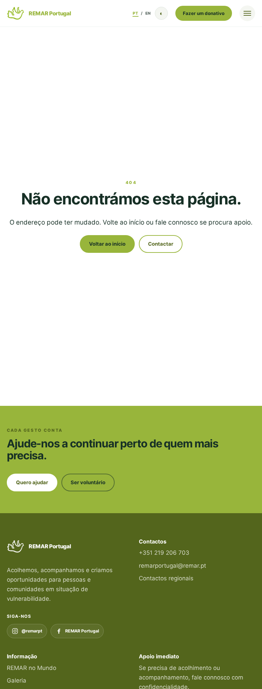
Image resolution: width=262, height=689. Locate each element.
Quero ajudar (32, 482)
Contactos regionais (166, 578)
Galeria (16, 680)
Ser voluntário (88, 482)
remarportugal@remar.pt (172, 565)
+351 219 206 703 (164, 552)
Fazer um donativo (203, 13)
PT (136, 13)
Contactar (160, 244)
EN (148, 13)
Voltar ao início (107, 244)
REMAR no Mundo (31, 667)
